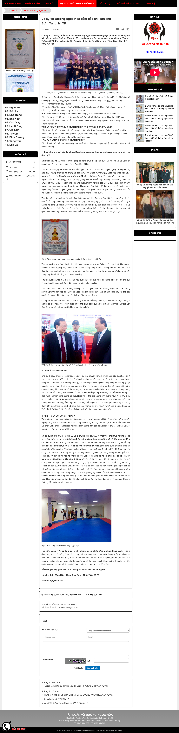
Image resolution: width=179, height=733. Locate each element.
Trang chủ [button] (13, 3)
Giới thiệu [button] (32, 3)
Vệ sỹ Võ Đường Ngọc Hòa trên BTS (60, 703)
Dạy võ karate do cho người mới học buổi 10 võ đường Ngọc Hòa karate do (159, 108)
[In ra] (123, 29)
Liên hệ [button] (150, 3)
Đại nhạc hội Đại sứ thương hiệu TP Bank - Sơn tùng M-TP (70, 685)
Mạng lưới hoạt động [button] (76, 3)
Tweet (44, 620)
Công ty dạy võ (50, 699)
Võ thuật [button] (105, 3)
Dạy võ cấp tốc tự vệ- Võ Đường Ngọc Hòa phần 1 (159, 97)
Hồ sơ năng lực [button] (128, 3)
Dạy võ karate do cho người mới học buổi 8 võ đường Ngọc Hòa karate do (159, 128)
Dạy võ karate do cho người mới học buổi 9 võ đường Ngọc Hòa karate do (159, 118)
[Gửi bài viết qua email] (118, 29)
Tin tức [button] (50, 3)
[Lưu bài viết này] (128, 29)
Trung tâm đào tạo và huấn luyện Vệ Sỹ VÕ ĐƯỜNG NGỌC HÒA (73, 694)
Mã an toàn (48, 659)
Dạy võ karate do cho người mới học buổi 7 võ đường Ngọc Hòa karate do (159, 138)
